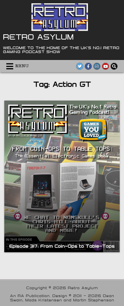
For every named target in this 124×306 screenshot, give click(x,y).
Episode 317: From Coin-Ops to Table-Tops (62, 246)
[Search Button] (114, 66)
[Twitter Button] (79, 66)
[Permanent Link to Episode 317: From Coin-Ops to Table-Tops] (61, 176)
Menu (22, 66)
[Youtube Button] (105, 66)
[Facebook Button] (88, 66)
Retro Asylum (38, 36)
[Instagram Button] (97, 66)
